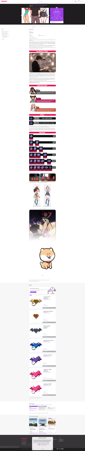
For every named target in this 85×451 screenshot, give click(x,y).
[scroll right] (48, 15)
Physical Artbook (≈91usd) (5, 34)
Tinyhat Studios (37, 281)
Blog (52, 440)
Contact (53, 438)
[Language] (75, 1)
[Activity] (78, 1)
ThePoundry (31, 32)
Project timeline (3, 39)
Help (45, 404)
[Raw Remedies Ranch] (52, 422)
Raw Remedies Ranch (51, 428)
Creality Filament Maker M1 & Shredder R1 (42, 429)
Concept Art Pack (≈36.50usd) (5, 31)
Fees (59, 438)
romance (45, 35)
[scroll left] (21, 15)
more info (44, 304)
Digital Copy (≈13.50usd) (4, 32)
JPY (72, 1)
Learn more (43, 409)
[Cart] (77, 1)
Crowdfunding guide (49, 404)
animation (42, 35)
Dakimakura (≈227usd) (4, 35)
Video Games (31, 35)
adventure (39, 35)
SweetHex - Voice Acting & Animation (38, 5)
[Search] (38, 1)
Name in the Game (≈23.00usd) (5, 33)
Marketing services (61, 439)
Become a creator (61, 440)
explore (45, 417)
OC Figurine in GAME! (4, 37)
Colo (33, 40)
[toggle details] (37, 433)
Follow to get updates (32, 410)
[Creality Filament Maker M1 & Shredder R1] (42, 422)
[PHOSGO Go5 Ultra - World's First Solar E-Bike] (33, 422)
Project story (2, 28)
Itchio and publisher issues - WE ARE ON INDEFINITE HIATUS (56, 22)
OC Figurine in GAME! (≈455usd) (5, 36)
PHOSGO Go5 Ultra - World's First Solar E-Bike (33, 429)
